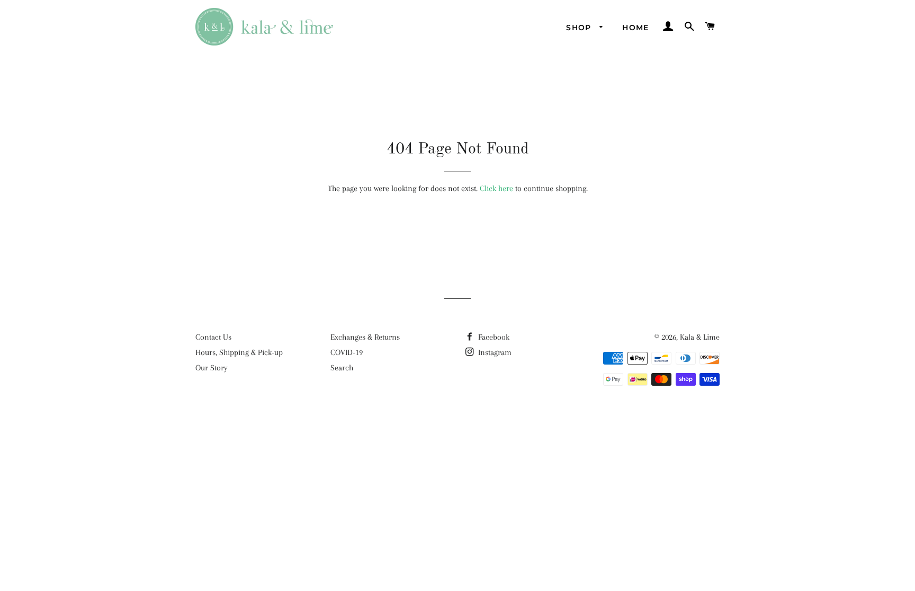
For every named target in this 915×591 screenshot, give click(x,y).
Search (341, 367)
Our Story (211, 367)
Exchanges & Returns (365, 337)
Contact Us (213, 337)
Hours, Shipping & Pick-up (239, 352)
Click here (496, 188)
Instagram (494, 352)
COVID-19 (346, 352)
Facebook (492, 337)
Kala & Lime (700, 337)
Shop (580, 27)
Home (635, 27)
